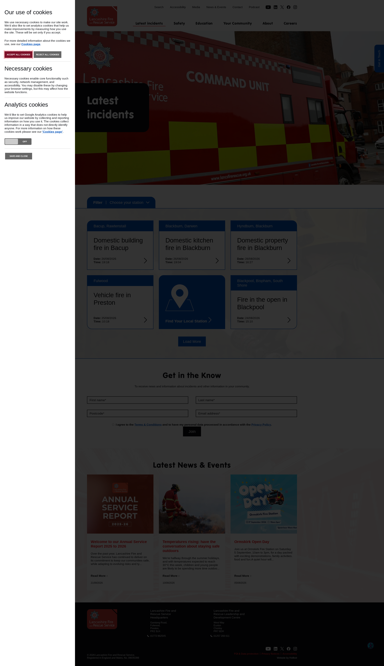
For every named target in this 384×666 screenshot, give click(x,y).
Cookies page (30, 44)
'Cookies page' (52, 131)
